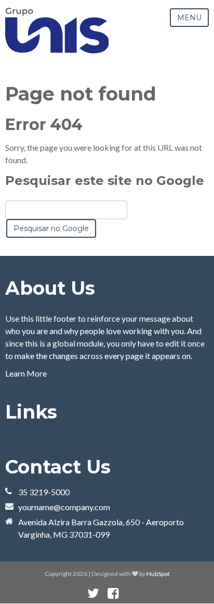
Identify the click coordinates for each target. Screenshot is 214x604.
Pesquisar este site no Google (104, 180)
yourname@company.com (64, 507)
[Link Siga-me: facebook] (113, 593)
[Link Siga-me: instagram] (127, 593)
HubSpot (158, 574)
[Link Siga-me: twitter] (93, 593)
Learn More (26, 373)
